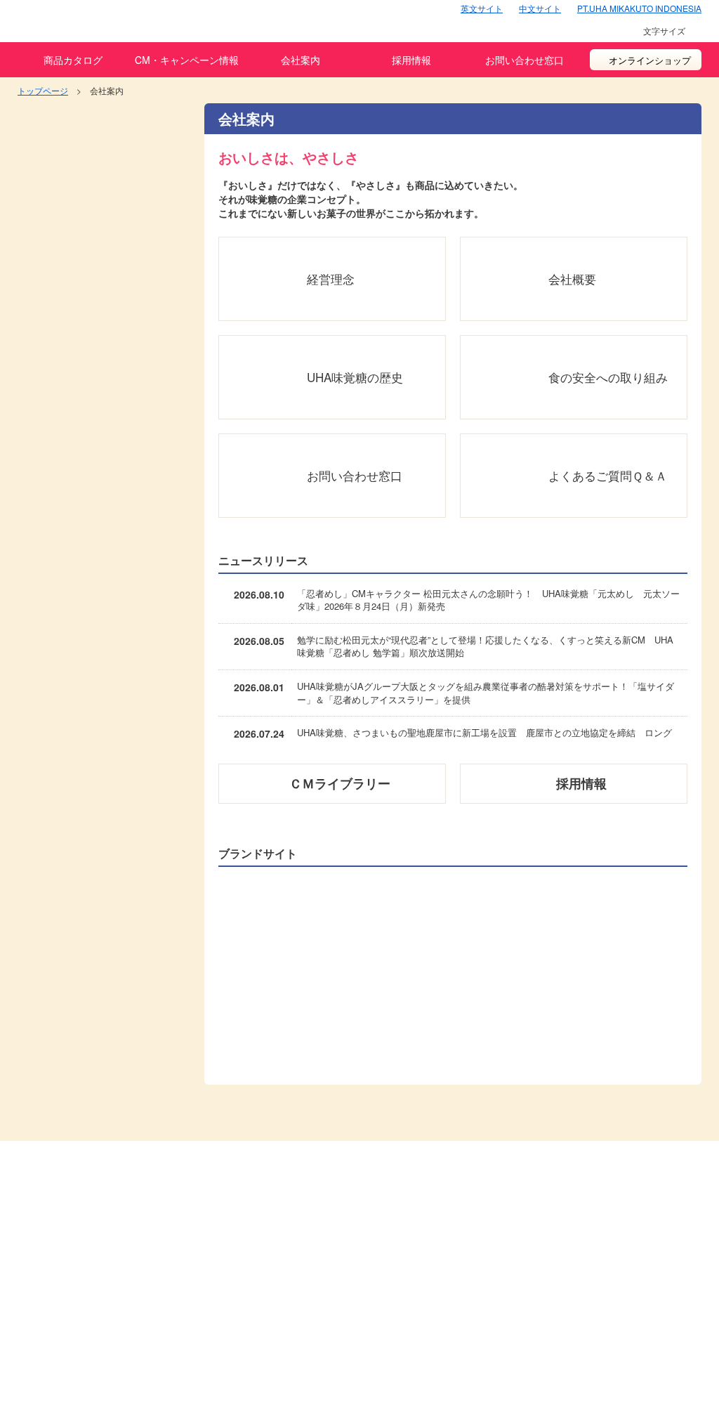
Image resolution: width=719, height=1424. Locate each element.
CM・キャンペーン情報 (187, 60)
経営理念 (331, 278)
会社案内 (300, 60)
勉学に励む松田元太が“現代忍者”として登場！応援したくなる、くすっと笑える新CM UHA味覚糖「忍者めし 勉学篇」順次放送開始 (485, 646)
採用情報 (411, 60)
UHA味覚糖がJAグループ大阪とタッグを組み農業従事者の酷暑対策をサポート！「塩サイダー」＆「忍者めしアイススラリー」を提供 (485, 692)
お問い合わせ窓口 (524, 60)
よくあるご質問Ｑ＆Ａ (607, 475)
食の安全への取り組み (608, 377)
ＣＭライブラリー (339, 783)
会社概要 (572, 278)
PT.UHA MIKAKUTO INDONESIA (639, 8)
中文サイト (540, 8)
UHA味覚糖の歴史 (355, 377)
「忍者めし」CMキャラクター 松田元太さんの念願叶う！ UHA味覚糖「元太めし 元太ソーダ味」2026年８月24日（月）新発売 (488, 600)
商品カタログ (73, 60)
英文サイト (482, 8)
